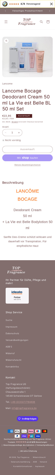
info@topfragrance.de (24, 408)
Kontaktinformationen (22, 466)
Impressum (11, 327)
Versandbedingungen (17, 340)
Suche (9, 320)
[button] (6, 22)
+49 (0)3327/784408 (23, 402)
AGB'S (9, 346)
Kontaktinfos (12, 366)
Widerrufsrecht (13, 360)
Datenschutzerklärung (20, 462)
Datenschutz (12, 333)
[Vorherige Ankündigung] (5, 11)
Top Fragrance (23, 457)
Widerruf (10, 353)
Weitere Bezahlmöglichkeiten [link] (27, 165)
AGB (35, 462)
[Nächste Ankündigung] (50, 11)
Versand (15, 122)
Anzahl (5, 127)
